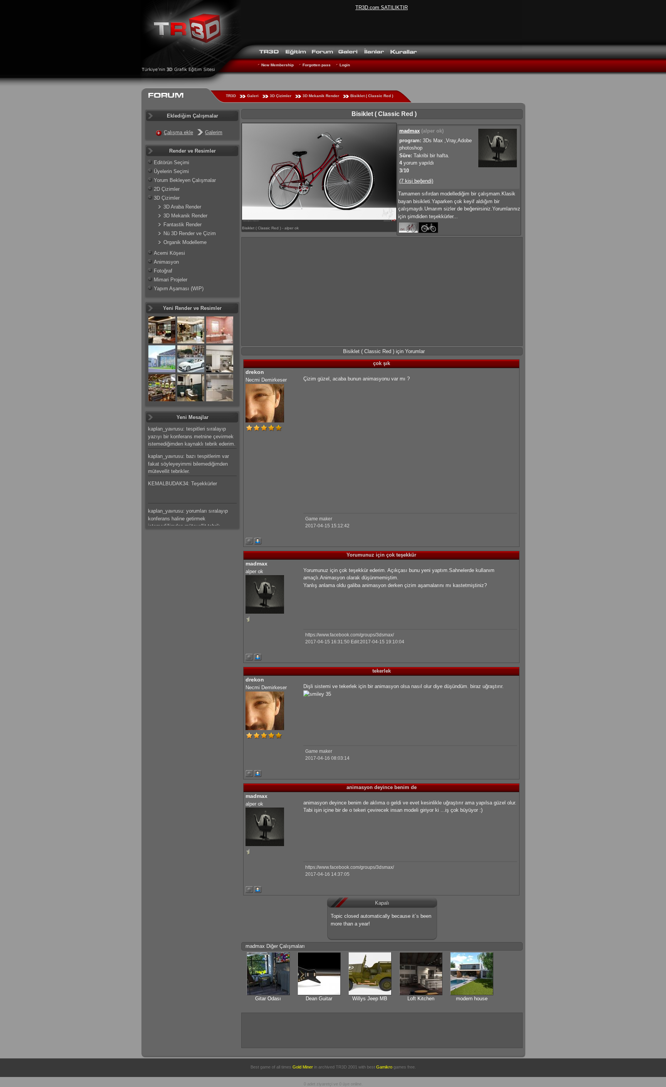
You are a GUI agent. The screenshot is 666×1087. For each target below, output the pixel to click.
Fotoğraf (163, 271)
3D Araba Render (182, 207)
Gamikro (384, 1067)
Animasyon (166, 262)
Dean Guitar (319, 998)
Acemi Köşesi (169, 253)
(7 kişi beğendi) (416, 181)
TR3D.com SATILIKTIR (381, 7)
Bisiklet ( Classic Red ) (371, 96)
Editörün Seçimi (171, 162)
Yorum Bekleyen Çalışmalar (185, 180)
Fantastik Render (182, 224)
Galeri (253, 96)
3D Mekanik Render (321, 96)
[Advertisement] (382, 291)
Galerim (213, 132)
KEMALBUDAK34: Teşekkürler (182, 483)
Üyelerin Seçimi (171, 171)
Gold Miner (303, 1067)
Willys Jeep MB (369, 998)
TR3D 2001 (346, 1067)
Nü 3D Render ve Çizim (189, 233)
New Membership (277, 65)
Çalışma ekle (178, 132)
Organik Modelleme (185, 242)
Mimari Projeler (170, 280)
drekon (255, 372)
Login (345, 65)
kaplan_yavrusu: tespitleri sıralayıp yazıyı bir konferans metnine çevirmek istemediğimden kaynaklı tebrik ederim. (191, 436)
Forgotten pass (317, 65)
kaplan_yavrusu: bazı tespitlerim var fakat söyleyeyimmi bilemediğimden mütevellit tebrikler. (188, 463)
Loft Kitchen (420, 998)
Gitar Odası (268, 998)
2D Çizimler (167, 189)
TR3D (231, 96)
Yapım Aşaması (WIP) (179, 288)
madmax (409, 131)
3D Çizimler (280, 96)
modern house (472, 998)
